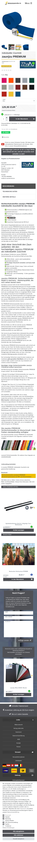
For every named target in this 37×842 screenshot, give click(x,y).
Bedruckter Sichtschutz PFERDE (18, 571)
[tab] (18, 186)
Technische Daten (10, 191)
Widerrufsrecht (19, 724)
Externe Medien (9, 820)
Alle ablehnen (18, 835)
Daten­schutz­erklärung (13, 812)
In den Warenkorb (22, 119)
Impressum (18, 732)
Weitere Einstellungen (8, 827)
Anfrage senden (23, 640)
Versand (17, 752)
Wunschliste (6, 137)
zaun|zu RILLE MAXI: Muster (18, 687)
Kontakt (18, 743)
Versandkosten (14, 129)
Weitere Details (9, 197)
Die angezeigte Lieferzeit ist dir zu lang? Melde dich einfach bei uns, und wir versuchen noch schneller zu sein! (18, 152)
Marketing (8, 818)
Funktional (8, 826)
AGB (18, 739)
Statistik (7, 817)
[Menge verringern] (6, 120)
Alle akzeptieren (18, 831)
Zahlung (17, 775)
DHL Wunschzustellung (11, 822)
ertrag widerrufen (19, 728)
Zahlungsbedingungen (18, 780)
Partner (19, 746)
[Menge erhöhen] (6, 118)
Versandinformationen (20, 146)
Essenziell (8, 815)
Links (18, 720)
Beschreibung (8, 186)
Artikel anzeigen (18, 530)
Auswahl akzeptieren (18, 838)
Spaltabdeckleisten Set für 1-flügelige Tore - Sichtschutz (18, 524)
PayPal (7, 824)
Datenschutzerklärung (19, 735)
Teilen (6, 132)
